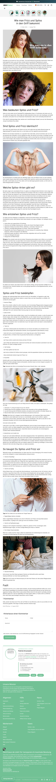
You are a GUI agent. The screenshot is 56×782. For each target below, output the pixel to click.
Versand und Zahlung (8, 711)
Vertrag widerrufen (24, 703)
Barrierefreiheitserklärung (9, 718)
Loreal (4, 734)
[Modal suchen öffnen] (45, 5)
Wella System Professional (9, 742)
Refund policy (6, 716)
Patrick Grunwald (24, 651)
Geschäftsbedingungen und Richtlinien (30, 779)
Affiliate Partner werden (25, 718)
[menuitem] (18, 5)
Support (22, 701)
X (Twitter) (40, 675)
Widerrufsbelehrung (7, 708)
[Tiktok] (50, 780)
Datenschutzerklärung (8, 706)
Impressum (5, 701)
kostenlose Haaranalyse (31, 656)
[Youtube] (47, 780)
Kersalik (5, 732)
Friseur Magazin (41, 707)
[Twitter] (52, 780)
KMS (4, 744)
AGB (4, 703)
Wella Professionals (7, 739)
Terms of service (7, 713)
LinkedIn (33, 675)
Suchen (21, 713)
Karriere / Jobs (40, 701)
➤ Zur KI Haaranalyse (24, 675)
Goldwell (5, 729)
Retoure (22, 706)
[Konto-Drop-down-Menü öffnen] (48, 5)
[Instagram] (44, 780)
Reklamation (23, 708)
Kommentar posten (9, 637)
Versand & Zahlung (24, 716)
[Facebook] (42, 780)
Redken (5, 737)
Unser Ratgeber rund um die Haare (36, 729)
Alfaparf (5, 727)
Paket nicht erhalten (24, 711)
